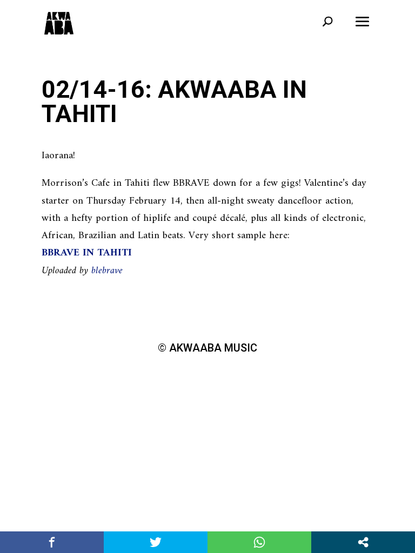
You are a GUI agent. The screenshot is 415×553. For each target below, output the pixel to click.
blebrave (107, 271)
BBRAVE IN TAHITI (87, 253)
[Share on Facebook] (52, 542)
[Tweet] (156, 542)
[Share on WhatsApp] (259, 542)
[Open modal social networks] (363, 542)
